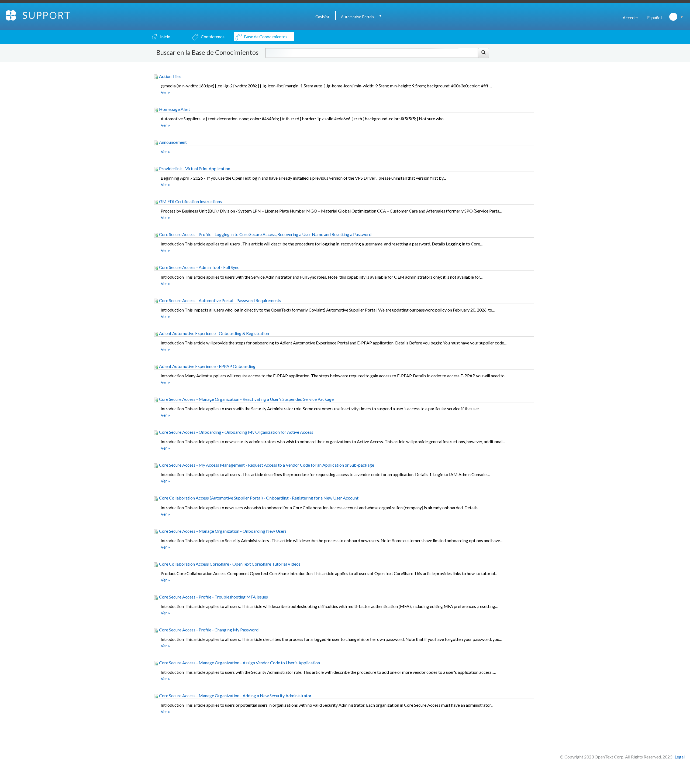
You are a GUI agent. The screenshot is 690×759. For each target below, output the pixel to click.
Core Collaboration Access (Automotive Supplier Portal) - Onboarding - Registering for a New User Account (258, 497)
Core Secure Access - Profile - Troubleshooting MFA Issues (213, 596)
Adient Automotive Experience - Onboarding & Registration (213, 333)
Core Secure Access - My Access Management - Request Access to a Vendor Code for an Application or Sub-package (266, 464)
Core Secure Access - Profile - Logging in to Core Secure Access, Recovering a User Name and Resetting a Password (264, 234)
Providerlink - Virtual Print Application (194, 168)
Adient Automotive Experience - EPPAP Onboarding (207, 366)
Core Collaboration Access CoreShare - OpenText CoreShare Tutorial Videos (229, 563)
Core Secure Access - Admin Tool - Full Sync (198, 267)
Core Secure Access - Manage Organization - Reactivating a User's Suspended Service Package (246, 399)
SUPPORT (46, 15)
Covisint (322, 16)
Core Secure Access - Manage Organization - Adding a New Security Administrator (235, 695)
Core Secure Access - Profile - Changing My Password (208, 629)
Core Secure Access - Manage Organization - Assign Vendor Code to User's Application (239, 662)
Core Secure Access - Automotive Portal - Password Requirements (219, 300)
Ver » (165, 92)
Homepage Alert (174, 109)
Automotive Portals (357, 16)
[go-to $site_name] (11, 14)
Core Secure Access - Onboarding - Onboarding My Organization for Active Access (235, 432)
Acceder (630, 17)
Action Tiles (169, 76)
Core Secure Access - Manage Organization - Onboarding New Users (222, 531)
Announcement (172, 142)
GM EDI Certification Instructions (190, 201)
